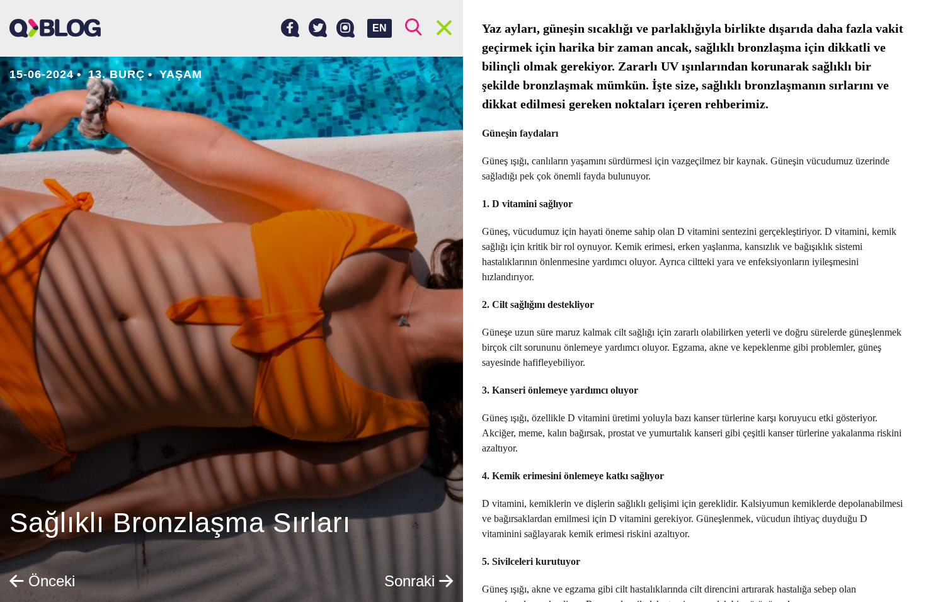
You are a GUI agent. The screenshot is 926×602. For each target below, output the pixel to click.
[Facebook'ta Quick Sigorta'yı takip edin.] (290, 28)
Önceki (49, 580)
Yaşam (180, 74)
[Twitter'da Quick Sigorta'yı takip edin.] (318, 28)
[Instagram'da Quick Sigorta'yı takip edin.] (345, 28)
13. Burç (116, 74)
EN (379, 28)
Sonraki (411, 580)
